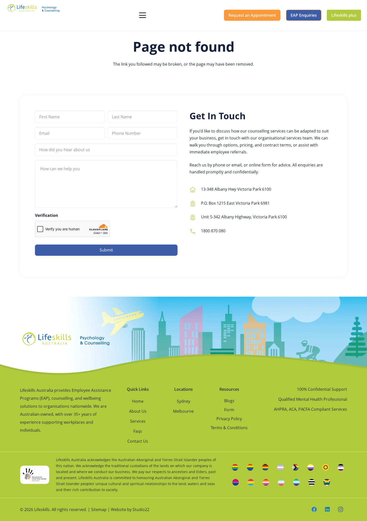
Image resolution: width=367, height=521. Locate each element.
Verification (46, 215)
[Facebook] (314, 509)
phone (219, 165)
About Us (138, 411)
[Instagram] (340, 509)
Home (138, 401)
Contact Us (137, 441)
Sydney (183, 401)
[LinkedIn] (327, 509)
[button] (142, 15)
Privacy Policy (229, 418)
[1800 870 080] (195, 230)
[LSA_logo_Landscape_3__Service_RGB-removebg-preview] (33, 15)
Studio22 (141, 509)
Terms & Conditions (229, 427)
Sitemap (99, 509)
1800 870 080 (213, 231)
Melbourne (183, 411)
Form (229, 409)
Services (138, 421)
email (236, 165)
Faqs (137, 431)
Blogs (229, 400)
